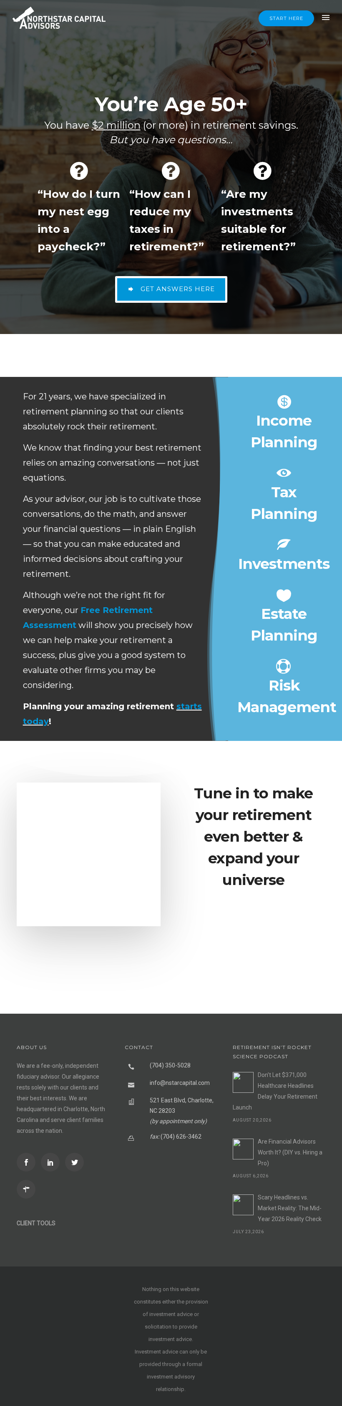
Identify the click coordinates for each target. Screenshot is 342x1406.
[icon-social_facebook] (28, 1162)
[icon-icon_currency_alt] (284, 402)
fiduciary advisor (38, 1076)
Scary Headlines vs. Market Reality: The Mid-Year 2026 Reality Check (290, 1208)
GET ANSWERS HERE (178, 289)
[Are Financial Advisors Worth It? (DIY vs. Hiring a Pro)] (243, 1149)
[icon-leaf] (284, 545)
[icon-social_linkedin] (52, 1162)
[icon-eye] (284, 473)
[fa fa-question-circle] (79, 170)
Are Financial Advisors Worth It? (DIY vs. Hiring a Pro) (290, 1152)
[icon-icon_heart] (284, 595)
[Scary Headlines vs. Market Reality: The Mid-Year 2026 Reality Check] (243, 1204)
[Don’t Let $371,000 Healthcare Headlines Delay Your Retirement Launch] (243, 1082)
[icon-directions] (28, 1189)
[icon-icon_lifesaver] (284, 667)
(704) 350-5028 (170, 1065)
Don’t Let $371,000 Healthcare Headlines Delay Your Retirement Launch (275, 1091)
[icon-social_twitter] (76, 1162)
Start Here (286, 18)
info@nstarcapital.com (180, 1082)
